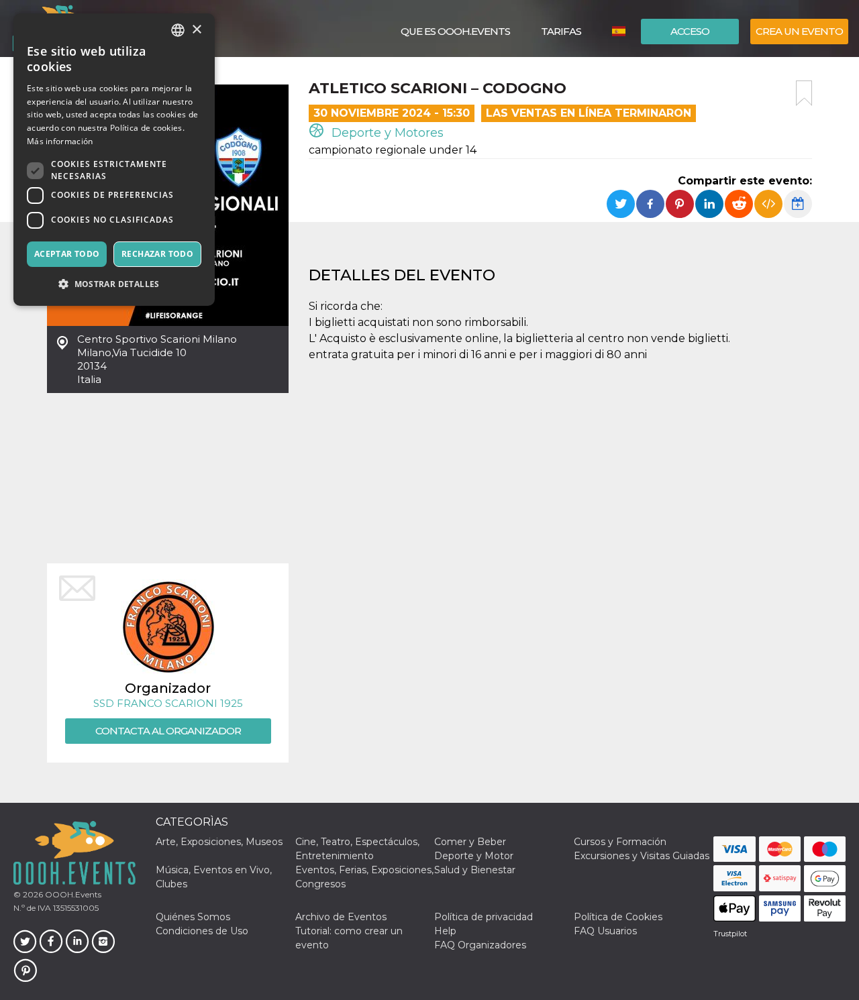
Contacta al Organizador (168, 730)
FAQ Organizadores (480, 945)
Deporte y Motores (386, 132)
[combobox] (178, 30)
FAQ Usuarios (605, 931)
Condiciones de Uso (202, 931)
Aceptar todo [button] (67, 254)
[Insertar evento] (768, 204)
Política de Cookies (618, 917)
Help (445, 931)
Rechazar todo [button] (157, 254)
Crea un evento (799, 31)
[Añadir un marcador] (804, 93)
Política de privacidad (483, 917)
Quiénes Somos (193, 917)
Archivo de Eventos (341, 917)
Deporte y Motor (473, 856)
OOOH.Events (72, 894)
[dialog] (114, 159)
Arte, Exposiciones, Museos (219, 842)
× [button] (196, 30)
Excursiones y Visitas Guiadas (641, 856)
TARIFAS (561, 31)
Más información (60, 141)
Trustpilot (730, 933)
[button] (114, 284)
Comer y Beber (470, 842)
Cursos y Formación (620, 842)
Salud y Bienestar (474, 870)
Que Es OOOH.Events (455, 31)
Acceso (689, 31)
